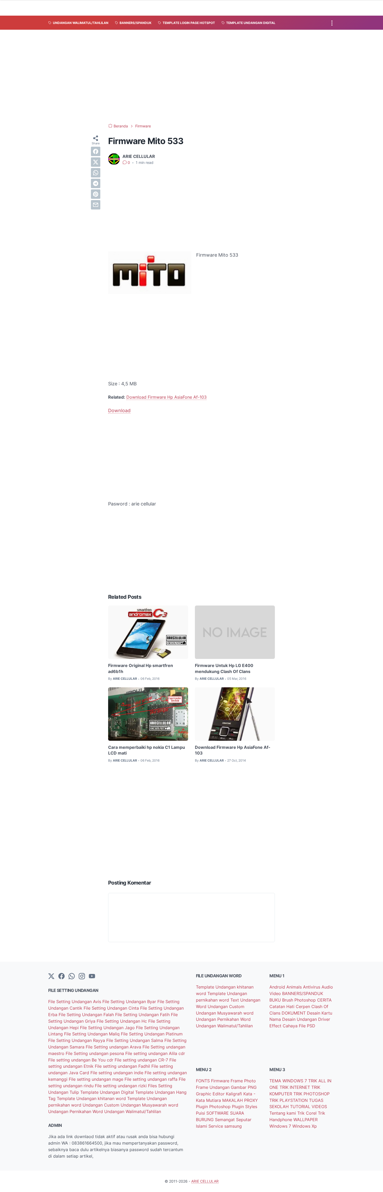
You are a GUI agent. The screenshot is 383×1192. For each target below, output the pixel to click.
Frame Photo (243, 1080)
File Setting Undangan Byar (129, 1001)
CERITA (324, 1000)
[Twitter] (51, 976)
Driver (324, 1019)
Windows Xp (304, 1126)
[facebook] (95, 151)
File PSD (307, 1025)
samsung (233, 1126)
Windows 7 (280, 1126)
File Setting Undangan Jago (108, 1027)
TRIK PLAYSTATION (289, 1100)
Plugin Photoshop (214, 1106)
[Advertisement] (191, 76)
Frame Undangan (213, 1087)
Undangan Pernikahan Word (76, 1111)
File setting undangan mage (97, 1079)
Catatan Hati (282, 1006)
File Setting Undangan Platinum (152, 1033)
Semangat (225, 1119)
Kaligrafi (234, 1093)
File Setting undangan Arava (114, 1046)
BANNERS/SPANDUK (302, 993)
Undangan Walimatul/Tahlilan (132, 1111)
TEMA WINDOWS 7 (288, 1080)
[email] (95, 204)
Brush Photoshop (299, 1000)
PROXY (251, 1100)
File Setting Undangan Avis (75, 1001)
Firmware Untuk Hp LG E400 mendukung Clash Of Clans (224, 668)
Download (119, 410)
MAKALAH (233, 1100)
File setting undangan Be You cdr (81, 1060)
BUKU (275, 1000)
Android (277, 987)
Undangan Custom (102, 1105)
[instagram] (82, 976)
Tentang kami (283, 1113)
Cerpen (303, 1006)
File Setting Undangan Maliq (92, 1033)
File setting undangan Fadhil (123, 1066)
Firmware (221, 1080)
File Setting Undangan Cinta (112, 1008)
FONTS (203, 1080)
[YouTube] (92, 976)
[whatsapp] (95, 172)
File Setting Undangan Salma (135, 1040)
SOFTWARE (218, 1113)
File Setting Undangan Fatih (143, 1014)
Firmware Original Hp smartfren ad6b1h (140, 668)
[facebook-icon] (61, 976)
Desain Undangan (300, 1019)
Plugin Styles (244, 1106)
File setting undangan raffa (152, 1079)
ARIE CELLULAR (205, 1181)
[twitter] (95, 162)
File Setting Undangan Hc (122, 1021)
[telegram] (95, 183)
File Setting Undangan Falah (87, 1014)
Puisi (201, 1113)
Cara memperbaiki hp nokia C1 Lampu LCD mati (146, 750)
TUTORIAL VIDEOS (308, 1106)
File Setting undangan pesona (95, 1053)
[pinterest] (95, 194)
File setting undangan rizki (121, 1085)
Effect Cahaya (284, 1025)
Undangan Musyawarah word (149, 1105)
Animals (294, 987)
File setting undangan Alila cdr (155, 1053)
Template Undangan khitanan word (92, 1098)
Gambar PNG (244, 1087)
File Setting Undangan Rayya (77, 1040)
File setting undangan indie (117, 1072)
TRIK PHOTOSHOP (311, 1093)
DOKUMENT (294, 1013)
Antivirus (312, 987)
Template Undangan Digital (107, 1092)
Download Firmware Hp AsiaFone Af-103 (166, 397)
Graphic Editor (211, 1093)
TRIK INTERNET (295, 1087)
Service (216, 1126)
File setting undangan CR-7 (142, 1060)
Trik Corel (307, 1113)
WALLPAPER (305, 1119)
